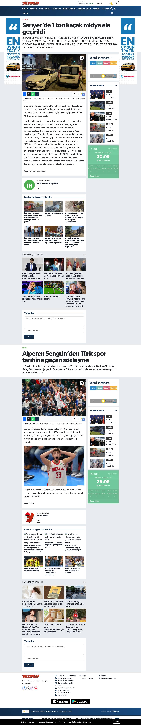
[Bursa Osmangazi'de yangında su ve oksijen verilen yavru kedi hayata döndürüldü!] (74, 206)
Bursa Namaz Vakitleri (66, 680)
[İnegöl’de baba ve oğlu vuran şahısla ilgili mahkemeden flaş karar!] (33, 231)
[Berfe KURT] (29, 517)
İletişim (103, 676)
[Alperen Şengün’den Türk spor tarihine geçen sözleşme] (54, 397)
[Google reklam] (13, 51)
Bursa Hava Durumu (65, 678)
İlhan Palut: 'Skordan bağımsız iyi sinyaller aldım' (53, 545)
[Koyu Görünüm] (114, 8)
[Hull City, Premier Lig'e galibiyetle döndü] (74, 561)
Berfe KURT (28, 423)
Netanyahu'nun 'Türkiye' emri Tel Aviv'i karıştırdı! (112, 118)
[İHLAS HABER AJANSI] (29, 185)
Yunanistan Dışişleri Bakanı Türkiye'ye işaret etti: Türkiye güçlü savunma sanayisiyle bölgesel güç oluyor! (111, 96)
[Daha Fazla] (37, 94)
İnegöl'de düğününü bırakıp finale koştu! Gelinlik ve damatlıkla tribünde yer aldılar (111, 107)
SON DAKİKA (45, 9)
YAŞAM (105, 9)
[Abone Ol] (83, 94)
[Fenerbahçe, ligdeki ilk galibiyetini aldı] (33, 561)
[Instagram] (32, 688)
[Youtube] (36, 688)
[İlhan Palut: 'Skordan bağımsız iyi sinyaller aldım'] (54, 537)
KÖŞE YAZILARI (84, 9)
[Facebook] (24, 688)
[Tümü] (116, 86)
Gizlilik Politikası (87, 678)
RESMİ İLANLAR (69, 9)
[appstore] (61, 701)
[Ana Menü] (111, 13)
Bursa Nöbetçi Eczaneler (67, 676)
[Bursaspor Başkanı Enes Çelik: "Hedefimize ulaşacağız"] (54, 561)
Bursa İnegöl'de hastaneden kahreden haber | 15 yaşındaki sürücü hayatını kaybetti (74, 243)
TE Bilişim (115, 711)
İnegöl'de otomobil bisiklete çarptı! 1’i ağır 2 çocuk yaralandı (54, 241)
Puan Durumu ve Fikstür (66, 688)
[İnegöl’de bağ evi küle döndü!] (54, 206)
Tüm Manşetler (63, 690)
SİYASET (96, 9)
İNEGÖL (33, 9)
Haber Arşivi (62, 695)
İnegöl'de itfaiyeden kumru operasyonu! (111, 140)
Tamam (117, 721)
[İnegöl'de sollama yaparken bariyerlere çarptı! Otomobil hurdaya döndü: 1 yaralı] (33, 206)
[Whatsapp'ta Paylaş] (33, 94)
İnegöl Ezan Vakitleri (108, 678)
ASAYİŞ (25, 20)
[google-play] (80, 701)
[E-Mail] (38, 188)
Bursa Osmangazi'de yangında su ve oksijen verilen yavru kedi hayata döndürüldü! (74, 217)
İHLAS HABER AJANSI (31, 98)
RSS (26, 711)
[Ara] (111, 8)
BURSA (25, 9)
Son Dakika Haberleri (65, 693)
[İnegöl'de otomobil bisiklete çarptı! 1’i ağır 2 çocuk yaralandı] (54, 231)
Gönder (29, 337)
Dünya (108, 91)
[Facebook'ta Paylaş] (24, 94)
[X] (28, 688)
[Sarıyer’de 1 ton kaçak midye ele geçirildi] (54, 72)
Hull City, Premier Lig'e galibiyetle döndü (72, 571)
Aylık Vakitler (95, 176)
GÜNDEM (56, 9)
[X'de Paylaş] (29, 94)
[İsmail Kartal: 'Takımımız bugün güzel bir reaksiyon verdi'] (74, 538)
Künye (84, 676)
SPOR (25, 13)
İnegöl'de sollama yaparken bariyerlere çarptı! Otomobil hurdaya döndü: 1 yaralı (33, 217)
